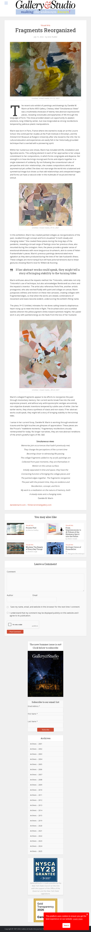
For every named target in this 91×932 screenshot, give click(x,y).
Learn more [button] (78, 919)
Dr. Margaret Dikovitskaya (75, 554)
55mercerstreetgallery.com (39, 505)
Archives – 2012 (36, 800)
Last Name (33, 721)
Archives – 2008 (36, 780)
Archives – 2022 (36, 836)
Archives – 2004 (36, 759)
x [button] (87, 914)
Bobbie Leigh (32, 551)
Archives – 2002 (36, 749)
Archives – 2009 (36, 785)
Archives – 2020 (36, 826)
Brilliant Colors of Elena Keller (73, 548)
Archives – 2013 (36, 805)
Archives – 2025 (36, 851)
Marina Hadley (33, 530)
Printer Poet (31, 528)
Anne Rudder (52, 37)
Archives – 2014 (36, 810)
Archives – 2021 (36, 831)
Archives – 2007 (36, 774)
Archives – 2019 (36, 820)
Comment (11, 571)
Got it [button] (66, 925)
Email (35, 595)
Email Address (34, 706)
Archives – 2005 (36, 764)
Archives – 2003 (36, 754)
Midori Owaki (72, 539)
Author (10, 595)
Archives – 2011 (36, 795)
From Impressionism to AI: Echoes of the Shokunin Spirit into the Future (73, 532)
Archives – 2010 (36, 790)
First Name (33, 714)
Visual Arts (45, 25)
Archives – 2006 (36, 769)
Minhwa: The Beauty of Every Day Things (34, 548)
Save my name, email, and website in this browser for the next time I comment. (45, 607)
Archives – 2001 (36, 744)
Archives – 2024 (36, 846)
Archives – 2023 (36, 841)
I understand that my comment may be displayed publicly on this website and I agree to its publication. (44, 614)
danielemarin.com (18, 505)
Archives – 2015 (36, 815)
